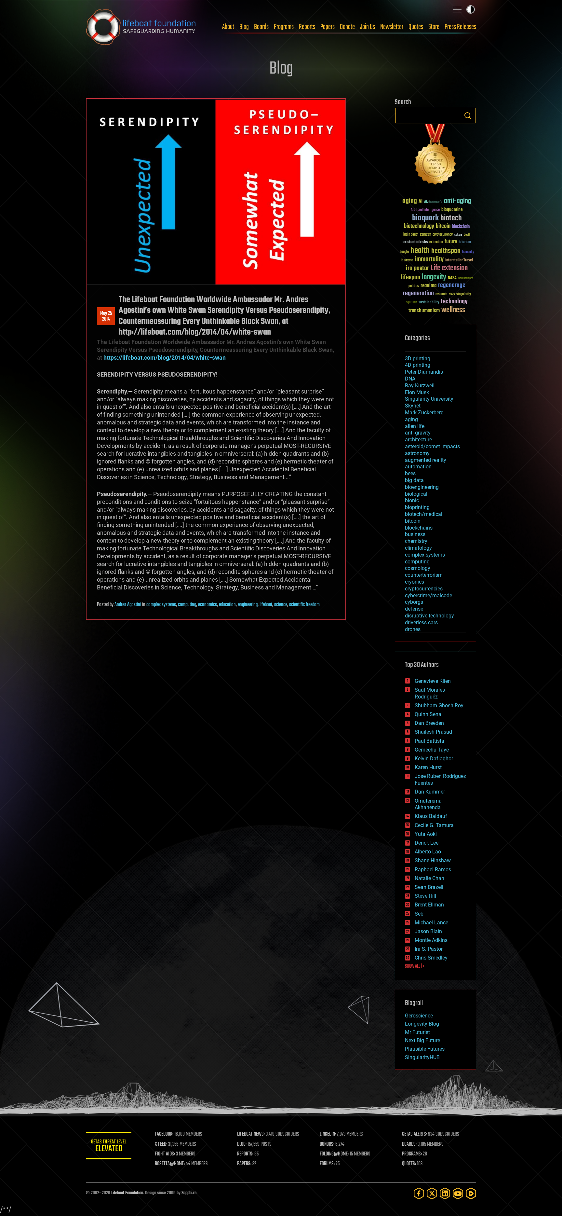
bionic (412, 500)
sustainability (429, 302)
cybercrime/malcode (428, 595)
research (441, 294)
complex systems (161, 605)
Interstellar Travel (459, 260)
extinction (436, 242)
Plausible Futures (425, 1049)
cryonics (414, 582)
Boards (261, 27)
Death (467, 235)
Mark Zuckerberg (424, 412)
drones (413, 629)
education (227, 605)
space (411, 302)
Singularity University (429, 399)
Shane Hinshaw (433, 860)
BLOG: (242, 1144)
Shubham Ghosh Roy (439, 705)
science (280, 605)
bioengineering (422, 487)
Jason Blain (428, 931)
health (420, 251)
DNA (410, 379)
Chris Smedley (431, 958)
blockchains (419, 528)
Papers (327, 27)
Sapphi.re (188, 1193)
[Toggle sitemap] (457, 9)
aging (409, 201)
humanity (468, 252)
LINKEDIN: (328, 1134)
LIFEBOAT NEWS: (251, 1134)
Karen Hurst (428, 767)
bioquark (425, 218)
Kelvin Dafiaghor (434, 758)
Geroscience (419, 1016)
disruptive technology (429, 616)
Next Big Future (422, 1040)
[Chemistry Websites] (435, 155)
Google (404, 252)
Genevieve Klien (433, 681)
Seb (419, 914)
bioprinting (417, 507)
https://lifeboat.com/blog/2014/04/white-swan (164, 357)
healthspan (446, 251)
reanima (428, 286)
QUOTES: (409, 1164)
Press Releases (460, 27)
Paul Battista (429, 741)
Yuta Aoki (426, 834)
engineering (248, 605)
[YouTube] (458, 1193)
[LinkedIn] (445, 1193)
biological (416, 494)
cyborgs (414, 602)
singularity (463, 294)
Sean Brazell (429, 887)
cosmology (417, 568)
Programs (284, 27)
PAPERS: (244, 1164)
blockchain (461, 226)
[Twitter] (432, 1193)
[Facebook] (419, 1193)
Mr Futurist (417, 1032)
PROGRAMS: (412, 1154)
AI (420, 202)
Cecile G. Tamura (434, 825)
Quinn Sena (428, 714)
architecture (418, 439)
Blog (244, 27)
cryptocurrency (443, 235)
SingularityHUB (422, 1057)
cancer (425, 234)
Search (467, 115)
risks (452, 294)
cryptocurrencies (424, 589)
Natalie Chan (429, 878)
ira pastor (417, 268)
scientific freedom (304, 605)
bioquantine (452, 209)
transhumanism (424, 311)
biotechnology (419, 226)
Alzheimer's (433, 202)
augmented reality (425, 460)
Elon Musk (417, 392)
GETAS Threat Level (108, 1147)
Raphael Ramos (433, 869)
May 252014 (106, 316)
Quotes (415, 27)
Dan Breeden (429, 723)
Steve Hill (425, 896)
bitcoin (443, 226)
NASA (452, 278)
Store (433, 27)
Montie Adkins (431, 940)
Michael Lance (431, 922)
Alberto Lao (428, 852)
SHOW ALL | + (415, 966)
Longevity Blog (422, 1024)
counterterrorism (424, 575)
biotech (451, 218)
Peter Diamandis (424, 372)
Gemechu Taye (432, 750)
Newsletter (391, 27)
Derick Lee (426, 843)
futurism (465, 242)
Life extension (449, 268)
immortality (429, 259)
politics (413, 286)
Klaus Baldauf (431, 816)
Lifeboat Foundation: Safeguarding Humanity (141, 27)
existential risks (415, 242)
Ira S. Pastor (429, 949)
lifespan (410, 277)
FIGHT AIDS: (165, 1154)
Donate (347, 27)
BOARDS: (409, 1144)
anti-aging (457, 201)
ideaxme (407, 260)
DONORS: (327, 1144)
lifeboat (266, 605)
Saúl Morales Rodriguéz (430, 693)
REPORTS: (245, 1154)
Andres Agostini (127, 605)
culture (458, 235)
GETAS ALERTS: (414, 1134)
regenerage (451, 285)
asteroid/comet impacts (432, 446)
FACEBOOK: (164, 1134)
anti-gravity (418, 433)
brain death (410, 235)
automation (418, 466)
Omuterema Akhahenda (428, 804)
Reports (307, 27)
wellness (453, 310)
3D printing (417, 358)
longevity (434, 277)
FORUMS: (327, 1164)
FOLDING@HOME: (334, 1154)
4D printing (417, 365)
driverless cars (421, 622)
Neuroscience (465, 279)
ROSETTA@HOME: (170, 1164)
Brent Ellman (429, 905)
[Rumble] (471, 1193)
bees (410, 473)
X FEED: (161, 1144)
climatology (418, 548)
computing (187, 605)
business (415, 534)
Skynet (413, 406)
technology (454, 302)
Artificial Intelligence (425, 210)
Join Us (367, 27)
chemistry (416, 541)
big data (414, 480)
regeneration (418, 293)
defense (414, 609)
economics (207, 605)
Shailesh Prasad (433, 732)
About (228, 27)
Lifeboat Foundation (127, 1193)
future (451, 242)
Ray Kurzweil (420, 385)
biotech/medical (423, 514)
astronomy (417, 453)
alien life (414, 426)
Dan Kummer (430, 792)
